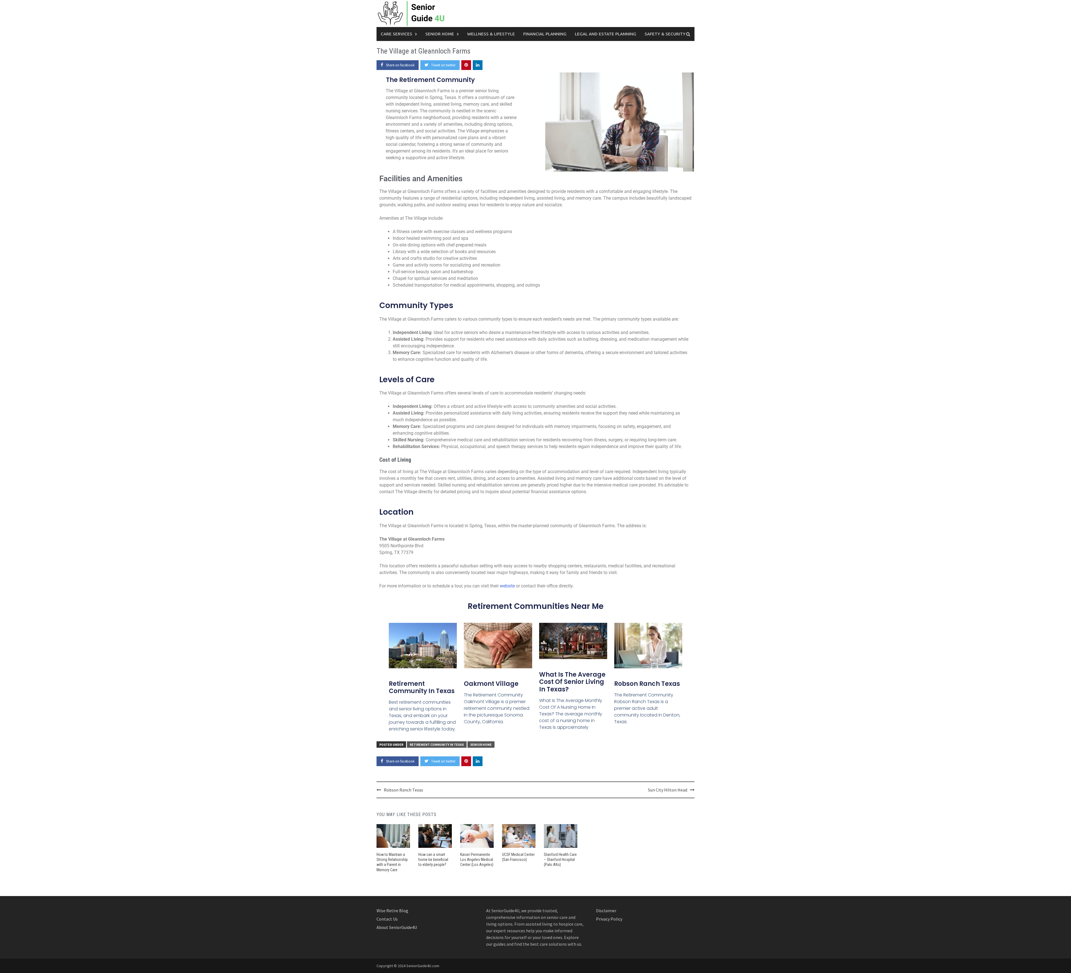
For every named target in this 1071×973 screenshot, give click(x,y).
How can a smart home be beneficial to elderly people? (433, 859)
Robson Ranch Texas (647, 683)
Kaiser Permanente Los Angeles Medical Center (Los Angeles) (476, 859)
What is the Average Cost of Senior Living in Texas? (572, 682)
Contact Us (387, 919)
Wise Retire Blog (392, 910)
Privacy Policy (609, 919)
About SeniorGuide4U (397, 927)
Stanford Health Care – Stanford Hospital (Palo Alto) (560, 859)
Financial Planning (544, 34)
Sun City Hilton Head (667, 790)
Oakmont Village (491, 683)
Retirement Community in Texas (437, 744)
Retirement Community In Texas (422, 687)
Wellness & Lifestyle (491, 34)
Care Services (396, 34)
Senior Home (439, 34)
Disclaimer (606, 910)
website (507, 586)
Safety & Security (665, 34)
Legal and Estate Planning (605, 34)
